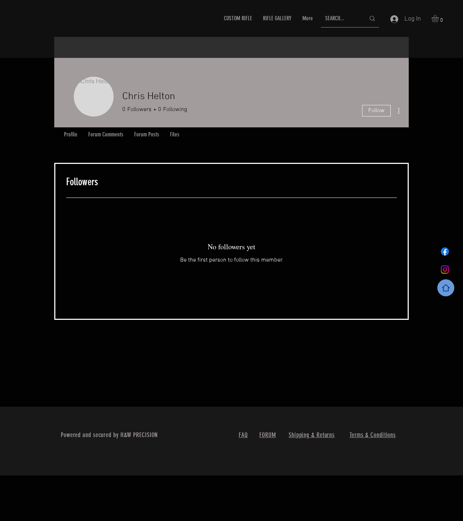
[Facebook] (444, 251)
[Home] (445, 287)
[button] (439, 18)
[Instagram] (444, 269)
